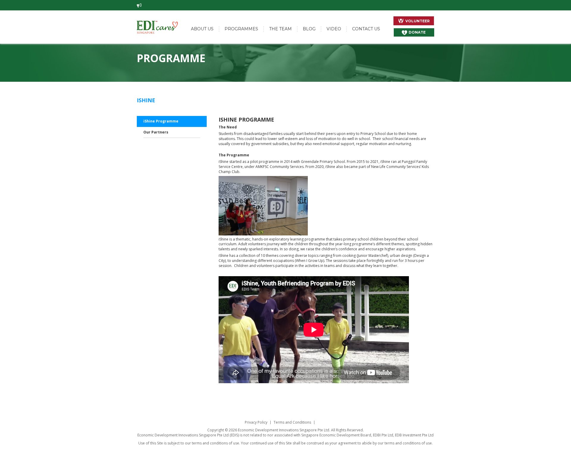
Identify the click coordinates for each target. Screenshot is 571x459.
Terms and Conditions (292, 422)
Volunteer (417, 21)
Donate (417, 32)
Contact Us (366, 29)
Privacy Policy (256, 422)
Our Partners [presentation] (155, 132)
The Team (280, 29)
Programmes (241, 29)
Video (334, 29)
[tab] (172, 121)
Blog (309, 29)
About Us (202, 29)
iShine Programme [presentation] (160, 121)
